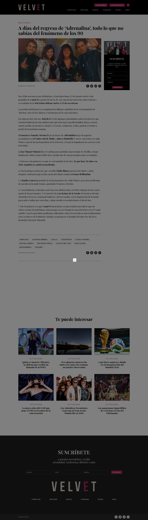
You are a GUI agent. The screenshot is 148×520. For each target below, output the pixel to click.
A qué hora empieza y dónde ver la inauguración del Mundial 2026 (112, 365)
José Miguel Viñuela (45, 243)
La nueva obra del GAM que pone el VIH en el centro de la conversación (36, 410)
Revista (118, 10)
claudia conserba (82, 239)
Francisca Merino (26, 243)
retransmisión (25, 247)
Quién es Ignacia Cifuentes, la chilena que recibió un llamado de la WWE (36, 365)
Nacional (24, 22)
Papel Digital (101, 5)
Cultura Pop (71, 10)
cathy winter (66, 239)
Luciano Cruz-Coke (63, 243)
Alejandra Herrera (39, 239)
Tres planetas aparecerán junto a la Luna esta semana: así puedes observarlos (74, 365)
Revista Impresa (117, 5)
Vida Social (84, 10)
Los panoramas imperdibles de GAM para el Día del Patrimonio (112, 410)
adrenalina (24, 239)
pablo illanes (79, 243)
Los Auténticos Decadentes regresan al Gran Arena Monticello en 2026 (74, 410)
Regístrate (117, 87)
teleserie (38, 247)
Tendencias (107, 10)
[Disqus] (59, 288)
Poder (127, 10)
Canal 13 (54, 239)
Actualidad (36, 359)
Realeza (95, 10)
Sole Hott (23, 86)
